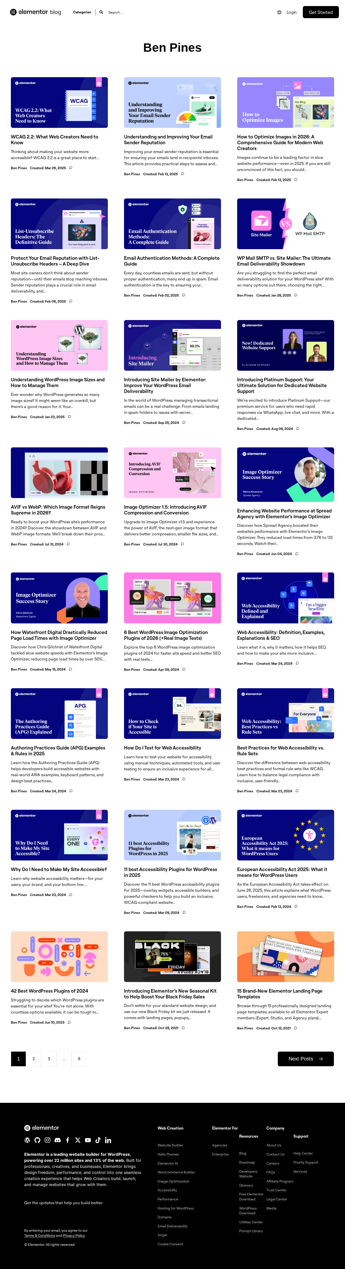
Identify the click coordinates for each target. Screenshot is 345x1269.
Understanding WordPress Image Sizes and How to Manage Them (58, 382)
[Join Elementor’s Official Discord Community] (58, 1140)
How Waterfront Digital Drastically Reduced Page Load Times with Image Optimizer (59, 635)
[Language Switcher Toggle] (279, 12)
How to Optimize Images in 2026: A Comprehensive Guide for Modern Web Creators (280, 142)
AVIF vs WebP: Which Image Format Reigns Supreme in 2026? (58, 510)
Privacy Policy (74, 1235)
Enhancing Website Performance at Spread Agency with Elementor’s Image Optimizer (284, 514)
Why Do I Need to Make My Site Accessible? (59, 869)
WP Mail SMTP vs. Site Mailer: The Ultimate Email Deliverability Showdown (284, 261)
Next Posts (301, 1058)
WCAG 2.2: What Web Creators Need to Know (54, 140)
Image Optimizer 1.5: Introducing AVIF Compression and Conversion (165, 510)
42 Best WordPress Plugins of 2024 (49, 991)
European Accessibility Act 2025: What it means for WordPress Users (282, 872)
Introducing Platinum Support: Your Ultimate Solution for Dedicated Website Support (282, 385)
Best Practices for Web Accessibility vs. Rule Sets (280, 751)
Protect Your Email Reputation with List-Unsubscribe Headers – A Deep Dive (55, 261)
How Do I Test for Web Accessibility (162, 748)
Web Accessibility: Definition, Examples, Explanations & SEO (280, 635)
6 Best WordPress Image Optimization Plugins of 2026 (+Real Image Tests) (166, 635)
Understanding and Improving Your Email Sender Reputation (168, 140)
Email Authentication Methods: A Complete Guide (172, 261)
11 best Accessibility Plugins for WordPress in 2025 (170, 872)
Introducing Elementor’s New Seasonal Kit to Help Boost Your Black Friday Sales (170, 994)
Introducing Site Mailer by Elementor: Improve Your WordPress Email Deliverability (165, 385)
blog (55, 11)
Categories (82, 12)
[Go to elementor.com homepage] (29, 12)
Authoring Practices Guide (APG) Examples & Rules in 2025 (58, 751)
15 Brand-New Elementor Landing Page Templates (280, 994)
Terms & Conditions (39, 1235)
